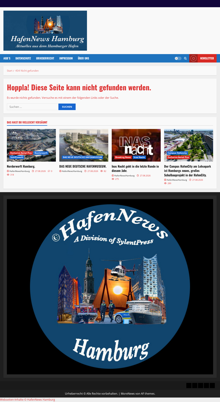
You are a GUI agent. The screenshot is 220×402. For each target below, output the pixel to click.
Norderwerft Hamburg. (21, 166)
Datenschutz (23, 58)
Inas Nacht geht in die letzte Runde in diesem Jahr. (135, 168)
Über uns (83, 58)
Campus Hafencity (177, 152)
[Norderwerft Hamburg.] (31, 145)
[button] (185, 58)
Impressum (66, 58)
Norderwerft (41, 152)
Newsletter (207, 58)
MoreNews (128, 393)
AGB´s (6, 58)
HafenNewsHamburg (19, 171)
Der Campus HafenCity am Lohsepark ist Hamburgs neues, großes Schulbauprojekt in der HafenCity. (187, 170)
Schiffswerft (16, 157)
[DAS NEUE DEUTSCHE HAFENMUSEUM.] (83, 145)
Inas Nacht (139, 157)
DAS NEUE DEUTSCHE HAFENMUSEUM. (82, 166)
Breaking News (123, 157)
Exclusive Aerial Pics (21, 152)
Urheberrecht (45, 58)
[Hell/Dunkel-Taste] (178, 58)
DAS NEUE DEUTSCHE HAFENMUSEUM (82, 157)
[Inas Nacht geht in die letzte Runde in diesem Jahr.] (136, 145)
